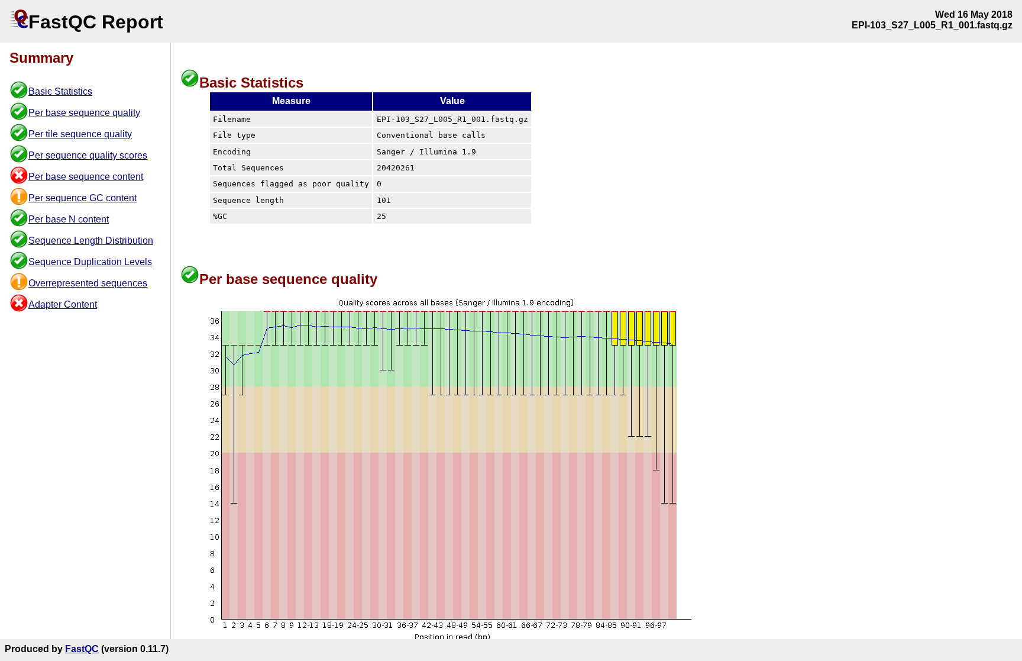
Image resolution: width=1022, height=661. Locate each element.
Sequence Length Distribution (90, 241)
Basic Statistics (60, 91)
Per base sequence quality (84, 113)
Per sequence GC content (82, 198)
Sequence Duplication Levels (90, 262)
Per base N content (68, 219)
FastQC (82, 649)
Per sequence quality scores (87, 155)
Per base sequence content (85, 177)
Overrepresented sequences (87, 283)
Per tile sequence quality (80, 134)
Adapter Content (62, 304)
